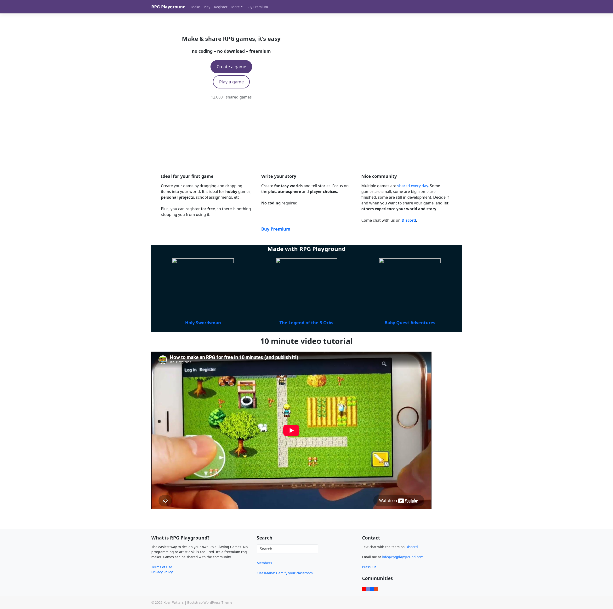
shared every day (412, 185)
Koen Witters (174, 602)
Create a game (231, 67)
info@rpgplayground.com (402, 557)
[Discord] (368, 588)
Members (264, 563)
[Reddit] (376, 588)
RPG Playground (168, 7)
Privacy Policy (162, 572)
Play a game (231, 82)
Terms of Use (161, 567)
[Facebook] (372, 588)
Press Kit (369, 567)
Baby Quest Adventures (410, 322)
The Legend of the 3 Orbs (306, 322)
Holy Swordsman (203, 322)
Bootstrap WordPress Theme (209, 602)
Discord (412, 547)
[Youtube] (364, 588)
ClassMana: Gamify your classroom (285, 573)
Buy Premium (275, 229)
